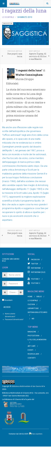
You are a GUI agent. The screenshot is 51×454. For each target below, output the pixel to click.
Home (30, 297)
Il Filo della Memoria (37, 340)
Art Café (31, 346)
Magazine (32, 332)
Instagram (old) (38, 272)
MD (33, 319)
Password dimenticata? (14, 319)
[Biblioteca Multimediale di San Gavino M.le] (14, 3)
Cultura (31, 304)
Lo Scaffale (33, 300)
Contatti (32, 358)
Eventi (30, 350)
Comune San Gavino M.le (10, 260)
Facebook (35, 260)
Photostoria (33, 336)
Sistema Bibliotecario (37, 312)
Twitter (34, 264)
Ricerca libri (33, 354)
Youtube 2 (35, 283)
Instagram (36, 268)
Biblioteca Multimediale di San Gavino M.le (28, 386)
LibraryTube (33, 308)
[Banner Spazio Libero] (25, 369)
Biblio (39, 297)
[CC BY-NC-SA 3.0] (8, 382)
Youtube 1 (35, 279)
